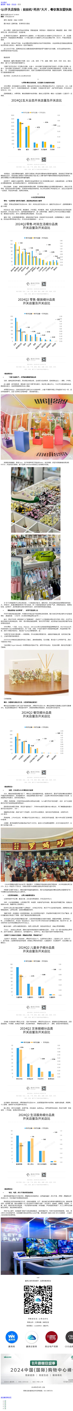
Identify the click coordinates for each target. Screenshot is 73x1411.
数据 (8, 4)
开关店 (14, 4)
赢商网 (3, 4)
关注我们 (4, 2)
